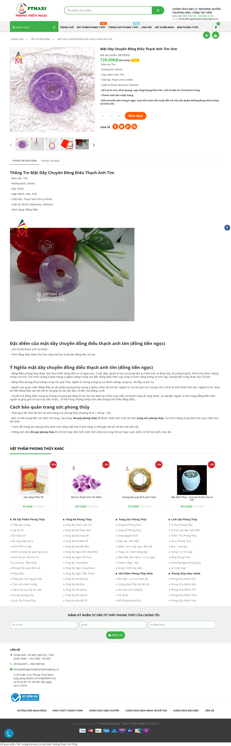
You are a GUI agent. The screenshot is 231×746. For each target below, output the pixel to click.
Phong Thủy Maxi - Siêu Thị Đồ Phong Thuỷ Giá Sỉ (129, 723)
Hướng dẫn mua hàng (31, 710)
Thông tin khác (50, 160)
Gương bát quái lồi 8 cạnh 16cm (139, 497)
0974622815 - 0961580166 (29, 664)
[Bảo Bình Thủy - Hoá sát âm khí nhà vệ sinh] (192, 480)
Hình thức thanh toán (68, 710)
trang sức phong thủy (150, 418)
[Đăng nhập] (206, 35)
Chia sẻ (105, 127)
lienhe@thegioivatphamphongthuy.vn (36, 669)
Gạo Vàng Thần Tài (33, 497)
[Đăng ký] (215, 35)
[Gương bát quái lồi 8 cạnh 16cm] (139, 480)
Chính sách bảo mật (186, 710)
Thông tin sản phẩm (24, 160)
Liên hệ (209, 710)
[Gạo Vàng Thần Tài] (33, 480)
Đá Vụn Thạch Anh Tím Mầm (86, 497)
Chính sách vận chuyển (104, 710)
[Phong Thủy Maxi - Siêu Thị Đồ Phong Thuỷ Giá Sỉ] (32, 9)
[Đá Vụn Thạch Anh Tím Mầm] (86, 480)
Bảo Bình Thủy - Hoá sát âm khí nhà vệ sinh (192, 498)
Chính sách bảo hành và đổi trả (146, 710)
